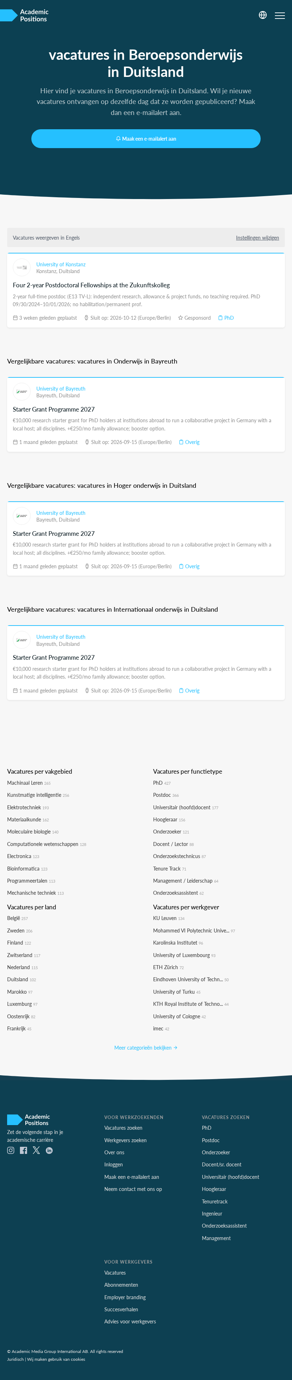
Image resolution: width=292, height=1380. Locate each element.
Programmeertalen (31, 880)
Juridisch (15, 1359)
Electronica (23, 855)
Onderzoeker (171, 831)
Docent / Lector (173, 843)
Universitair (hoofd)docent (185, 807)
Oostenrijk (21, 1016)
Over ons (114, 1152)
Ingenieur (212, 1213)
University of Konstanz (60, 264)
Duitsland (69, 271)
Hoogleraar (169, 819)
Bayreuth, (47, 395)
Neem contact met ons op (133, 1188)
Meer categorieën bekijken (143, 1047)
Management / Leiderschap (185, 880)
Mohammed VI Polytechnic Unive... (194, 930)
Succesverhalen (121, 1309)
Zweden (19, 930)
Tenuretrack (215, 1201)
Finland (19, 942)
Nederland (22, 967)
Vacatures (115, 1272)
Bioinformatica (27, 868)
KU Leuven (168, 917)
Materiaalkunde (28, 819)
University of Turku (176, 991)
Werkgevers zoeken (125, 1140)
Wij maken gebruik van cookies (56, 1359)
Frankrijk (19, 1028)
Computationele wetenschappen (46, 843)
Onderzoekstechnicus (179, 855)
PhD (228, 317)
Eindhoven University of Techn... (191, 979)
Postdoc (166, 794)
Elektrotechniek (28, 807)
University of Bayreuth (60, 388)
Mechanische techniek (35, 892)
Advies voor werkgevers (130, 1321)
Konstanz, (47, 271)
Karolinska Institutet (178, 942)
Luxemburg (22, 1003)
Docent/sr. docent (221, 1164)
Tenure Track (169, 868)
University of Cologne (179, 1016)
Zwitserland (23, 954)
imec (161, 1028)
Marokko (19, 991)
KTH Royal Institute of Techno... (191, 1003)
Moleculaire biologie (32, 831)
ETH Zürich (168, 967)
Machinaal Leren (29, 782)
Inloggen (113, 1164)
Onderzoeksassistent (178, 892)
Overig (191, 441)
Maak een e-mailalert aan (149, 138)
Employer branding (125, 1297)
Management (216, 1238)
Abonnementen (121, 1284)
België (17, 917)
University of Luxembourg (184, 954)
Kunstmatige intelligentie (38, 794)
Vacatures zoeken (123, 1127)
